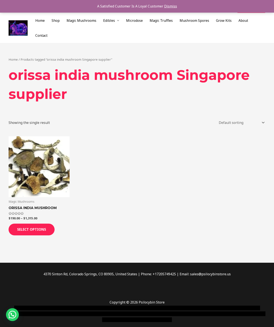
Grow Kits (224, 20)
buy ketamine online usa (130, 308)
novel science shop (29, 308)
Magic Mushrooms (81, 20)
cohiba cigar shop (166, 313)
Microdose (134, 20)
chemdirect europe (61, 308)
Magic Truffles (161, 20)
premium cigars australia (202, 313)
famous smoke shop (93, 308)
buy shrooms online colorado (50, 313)
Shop (56, 20)
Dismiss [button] (170, 6)
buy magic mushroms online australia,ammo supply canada (198, 308)
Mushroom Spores (194, 20)
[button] (12, 314)
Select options (31, 229)
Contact (41, 35)
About (243, 20)
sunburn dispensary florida (97, 313)
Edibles (109, 20)
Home (40, 20)
